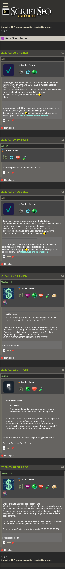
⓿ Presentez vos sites (22, 27)
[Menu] (5, 5)
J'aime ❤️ (10, 120)
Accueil (4, 27)
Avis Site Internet (43, 27)
